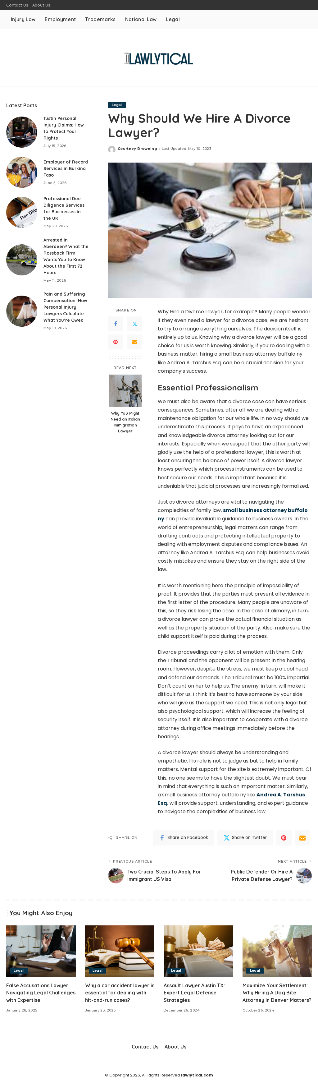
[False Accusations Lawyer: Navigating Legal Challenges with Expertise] (41, 951)
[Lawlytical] (159, 57)
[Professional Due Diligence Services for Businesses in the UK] (21, 212)
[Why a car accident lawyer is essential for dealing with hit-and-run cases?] (120, 951)
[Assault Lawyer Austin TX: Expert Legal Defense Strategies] (198, 951)
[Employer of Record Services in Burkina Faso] (21, 172)
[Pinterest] (115, 341)
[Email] (134, 341)
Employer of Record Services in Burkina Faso (65, 168)
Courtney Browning (137, 148)
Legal (117, 105)
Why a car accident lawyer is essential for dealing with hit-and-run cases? (119, 992)
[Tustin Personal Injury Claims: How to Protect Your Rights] (21, 132)
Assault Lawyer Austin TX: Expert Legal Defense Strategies (194, 992)
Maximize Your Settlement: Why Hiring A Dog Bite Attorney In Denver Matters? (277, 992)
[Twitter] (134, 323)
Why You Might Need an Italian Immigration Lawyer (125, 422)
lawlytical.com (197, 1075)
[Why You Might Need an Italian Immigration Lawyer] (125, 391)
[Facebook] (115, 323)
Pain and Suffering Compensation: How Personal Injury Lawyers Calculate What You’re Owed (65, 307)
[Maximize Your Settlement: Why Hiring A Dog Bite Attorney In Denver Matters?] (277, 951)
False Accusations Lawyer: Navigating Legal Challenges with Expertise (40, 992)
